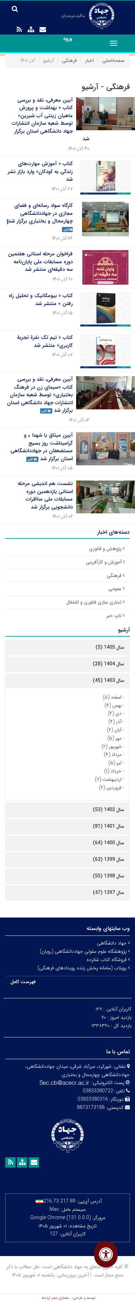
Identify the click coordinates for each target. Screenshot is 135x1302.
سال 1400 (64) (108, 843)
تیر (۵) (115, 763)
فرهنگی (69, 60)
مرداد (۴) (113, 754)
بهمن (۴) (113, 705)
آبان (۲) (114, 730)
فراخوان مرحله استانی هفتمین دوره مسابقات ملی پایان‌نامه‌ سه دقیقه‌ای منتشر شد (40, 262)
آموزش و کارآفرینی (104, 562)
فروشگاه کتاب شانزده (107, 959)
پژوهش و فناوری (105, 548)
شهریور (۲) (111, 746)
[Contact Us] (42, 30)
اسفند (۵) (112, 697)
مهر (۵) (114, 738)
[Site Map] (31, 30)
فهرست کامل (23, 982)
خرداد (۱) (113, 771)
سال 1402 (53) (108, 810)
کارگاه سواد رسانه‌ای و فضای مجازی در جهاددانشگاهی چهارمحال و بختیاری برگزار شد (40, 213)
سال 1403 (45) (108, 680)
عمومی (115, 588)
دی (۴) (115, 713)
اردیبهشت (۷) (108, 779)
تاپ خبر (114, 615)
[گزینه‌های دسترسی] (106, 1254)
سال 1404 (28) (108, 664)
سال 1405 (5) (110, 647)
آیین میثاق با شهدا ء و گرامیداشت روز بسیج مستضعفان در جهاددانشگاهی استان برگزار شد (41, 447)
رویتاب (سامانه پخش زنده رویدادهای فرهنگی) (82, 968)
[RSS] (19, 30)
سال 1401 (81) (108, 826)
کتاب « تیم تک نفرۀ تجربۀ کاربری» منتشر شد (45, 341)
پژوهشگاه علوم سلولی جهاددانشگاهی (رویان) (84, 951)
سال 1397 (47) (108, 892)
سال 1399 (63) (108, 859)
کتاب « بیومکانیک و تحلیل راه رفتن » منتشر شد (41, 300)
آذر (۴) (115, 721)
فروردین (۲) (110, 787)
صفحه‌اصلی (113, 60)
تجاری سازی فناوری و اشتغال (94, 602)
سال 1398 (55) (108, 876)
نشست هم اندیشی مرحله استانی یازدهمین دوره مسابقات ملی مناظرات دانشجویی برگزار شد (45, 495)
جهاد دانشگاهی (112, 943)
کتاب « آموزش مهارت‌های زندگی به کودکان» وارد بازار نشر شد (40, 171)
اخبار (89, 60)
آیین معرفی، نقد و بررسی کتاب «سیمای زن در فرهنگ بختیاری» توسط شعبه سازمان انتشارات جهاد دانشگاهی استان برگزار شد (40, 395)
